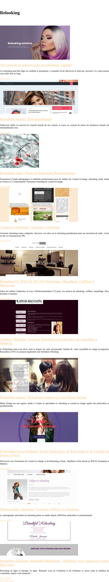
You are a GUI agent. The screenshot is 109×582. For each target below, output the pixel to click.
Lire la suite (5, 78)
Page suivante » (7, 580)
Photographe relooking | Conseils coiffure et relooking (39, 509)
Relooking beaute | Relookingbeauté (26, 119)
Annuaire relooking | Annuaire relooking (29, 227)
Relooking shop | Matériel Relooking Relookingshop (37, 173)
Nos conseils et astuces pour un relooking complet (36, 65)
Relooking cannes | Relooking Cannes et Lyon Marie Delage (43, 397)
